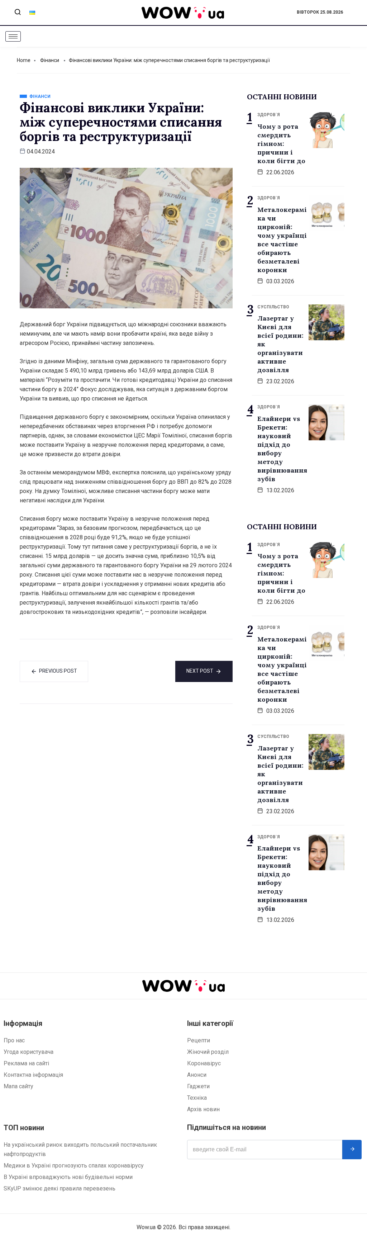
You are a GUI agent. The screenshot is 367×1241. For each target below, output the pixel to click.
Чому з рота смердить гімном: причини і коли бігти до (281, 143)
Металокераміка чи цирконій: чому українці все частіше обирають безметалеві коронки (282, 239)
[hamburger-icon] (13, 36)
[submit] (352, 1149)
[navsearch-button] (17, 12)
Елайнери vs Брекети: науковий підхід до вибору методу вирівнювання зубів (282, 449)
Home (23, 60)
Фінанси (49, 60)
